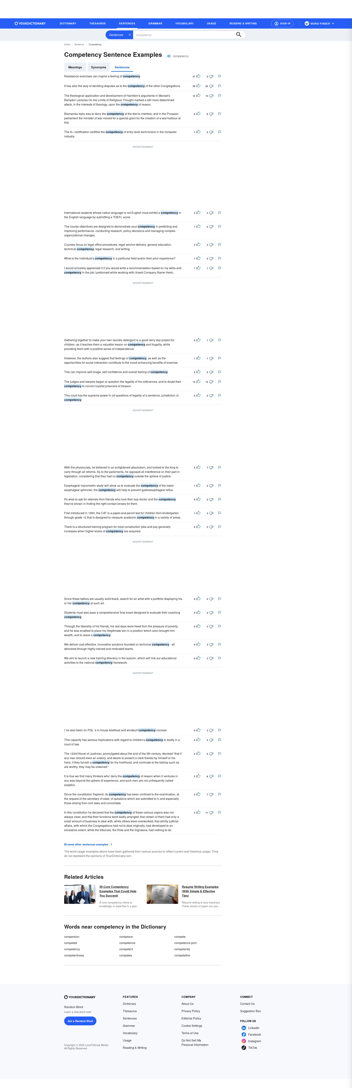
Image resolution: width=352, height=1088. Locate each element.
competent (126, 949)
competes (125, 955)
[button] (282, 23)
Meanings (75, 67)
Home (67, 44)
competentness (74, 955)
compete (180, 936)
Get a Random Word (80, 1021)
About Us (188, 1004)
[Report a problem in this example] (219, 76)
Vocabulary (130, 1033)
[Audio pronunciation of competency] (169, 56)
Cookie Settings (192, 1026)
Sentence (79, 44)
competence (127, 943)
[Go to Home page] (30, 23)
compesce (126, 936)
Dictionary (129, 1004)
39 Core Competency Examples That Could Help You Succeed (117, 891)
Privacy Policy (191, 1011)
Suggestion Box (250, 1011)
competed (70, 943)
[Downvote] (211, 76)
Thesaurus (130, 1011)
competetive (182, 955)
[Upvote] (198, 76)
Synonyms (98, 67)
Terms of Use (190, 1033)
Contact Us (247, 1004)
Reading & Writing (135, 1047)
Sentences (116, 35)
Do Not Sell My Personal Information (195, 1042)
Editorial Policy (191, 1018)
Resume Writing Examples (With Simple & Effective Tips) (200, 891)
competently (182, 949)
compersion (71, 936)
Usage (127, 1040)
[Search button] (240, 35)
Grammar (129, 1026)
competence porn (185, 943)
